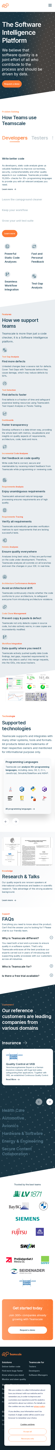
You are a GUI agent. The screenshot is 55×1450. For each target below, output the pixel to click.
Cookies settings (27, 1424)
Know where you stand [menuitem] (13, 1375)
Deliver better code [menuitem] (11, 1366)
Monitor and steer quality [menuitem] (14, 1379)
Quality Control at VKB (20, 1064)
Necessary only (27, 1438)
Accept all (27, 1431)
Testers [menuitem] (32, 1366)
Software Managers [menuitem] (38, 1375)
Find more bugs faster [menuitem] (12, 1371)
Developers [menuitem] (34, 1371)
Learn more (9, 233)
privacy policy (39, 1406)
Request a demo (11, 84)
